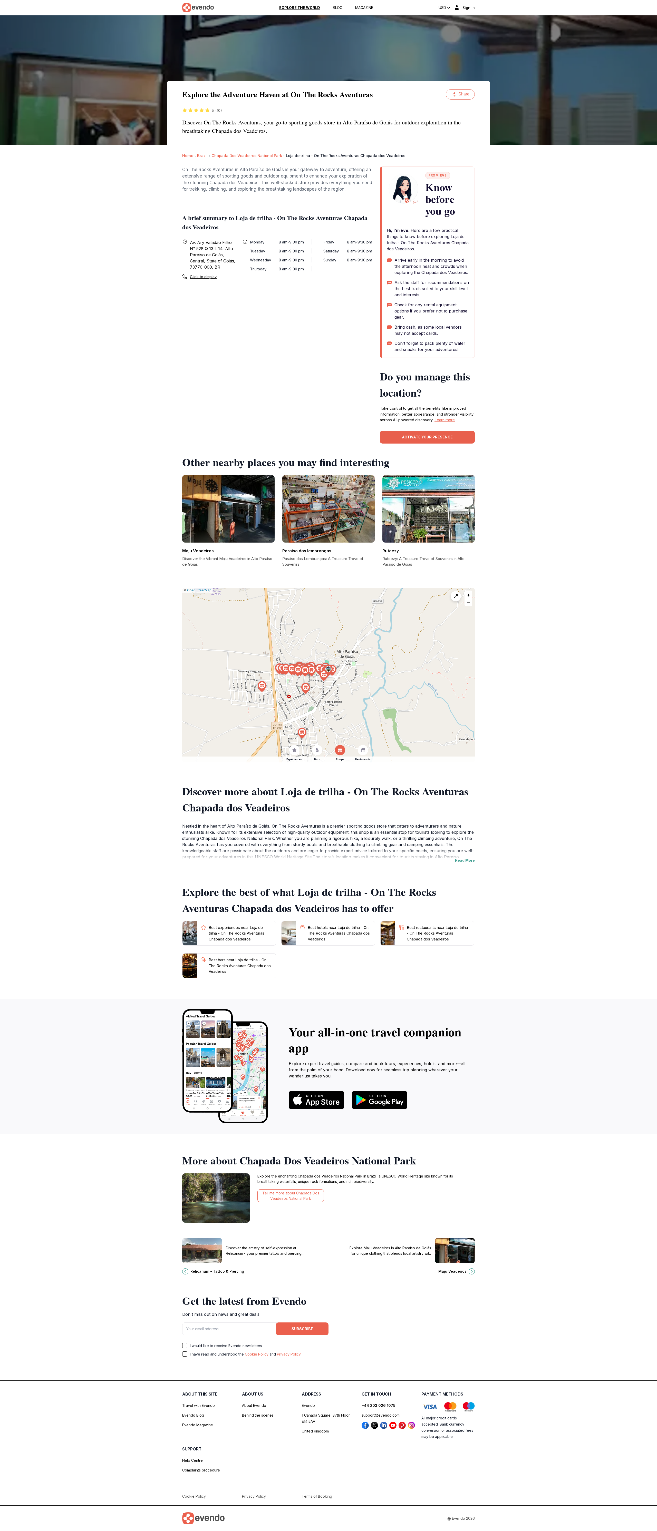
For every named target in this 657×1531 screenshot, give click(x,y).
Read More (465, 860)
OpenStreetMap (199, 590)
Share (463, 94)
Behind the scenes (258, 1415)
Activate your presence (427, 437)
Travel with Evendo (198, 1405)
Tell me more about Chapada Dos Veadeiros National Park (290, 1196)
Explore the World (299, 7)
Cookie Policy (256, 1354)
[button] (328, 670)
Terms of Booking (317, 1496)
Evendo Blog (193, 1415)
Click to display (203, 276)
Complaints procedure (201, 1470)
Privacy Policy (289, 1354)
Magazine (364, 7)
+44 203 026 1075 (378, 1405)
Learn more (444, 419)
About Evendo (254, 1405)
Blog (337, 7)
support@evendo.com (381, 1415)
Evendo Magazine (197, 1425)
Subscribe (302, 1329)
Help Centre (192, 1460)
